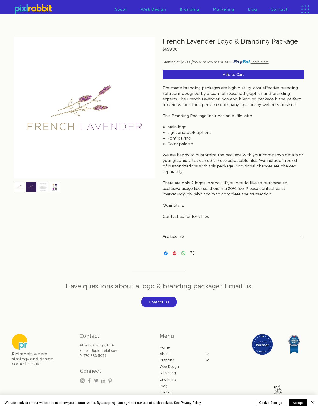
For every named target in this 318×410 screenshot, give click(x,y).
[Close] (312, 402)
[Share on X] (192, 253)
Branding (167, 360)
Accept (298, 402)
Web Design (169, 367)
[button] (305, 9)
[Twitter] (96, 380)
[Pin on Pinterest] (174, 253)
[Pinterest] (110, 380)
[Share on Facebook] (166, 253)
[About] (207, 354)
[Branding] (207, 360)
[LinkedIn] (103, 380)
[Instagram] (82, 380)
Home (165, 347)
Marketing (168, 373)
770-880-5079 (94, 356)
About (165, 354)
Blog (163, 386)
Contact (166, 392)
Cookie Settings (270, 402)
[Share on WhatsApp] (183, 253)
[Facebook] (89, 380)
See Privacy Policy (187, 402)
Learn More (260, 62)
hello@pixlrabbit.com (100, 350)
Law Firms (168, 379)
